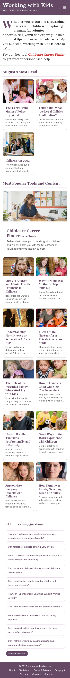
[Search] (58, 8)
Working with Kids (28, 5)
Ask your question (16, 653)
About (12, 670)
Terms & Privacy (42, 670)
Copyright (60, 670)
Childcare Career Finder (46, 54)
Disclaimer (24, 670)
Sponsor (49, 674)
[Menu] (64, 8)
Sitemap (24, 674)
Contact (36, 674)
